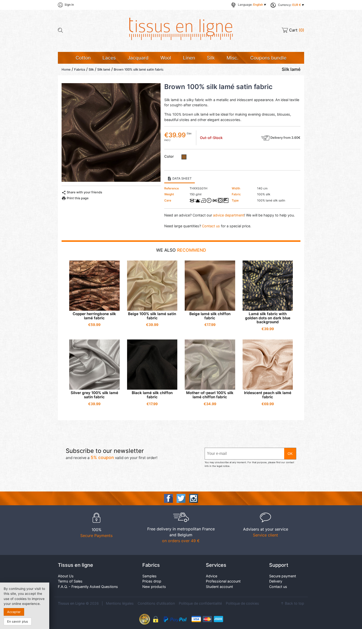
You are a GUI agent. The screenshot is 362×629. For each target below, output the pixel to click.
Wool (165, 58)
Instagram (193, 498)
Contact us (211, 226)
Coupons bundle (268, 58)
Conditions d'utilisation (156, 603)
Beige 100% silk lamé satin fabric (152, 315)
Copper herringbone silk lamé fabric (94, 315)
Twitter (181, 498)
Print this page (75, 198)
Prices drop (151, 581)
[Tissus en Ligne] (181, 28)
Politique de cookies (242, 603)
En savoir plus (17, 621)
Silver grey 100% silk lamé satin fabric (94, 394)
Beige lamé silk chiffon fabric (209, 315)
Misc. (232, 58)
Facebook (168, 498)
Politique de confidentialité (200, 603)
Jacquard (138, 58)
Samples (149, 576)
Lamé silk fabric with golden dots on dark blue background (267, 317)
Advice (211, 576)
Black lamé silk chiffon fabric (152, 394)
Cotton (83, 58)
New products (154, 586)
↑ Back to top (292, 603)
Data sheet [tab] (179, 178)
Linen (189, 58)
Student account (219, 586)
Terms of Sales (70, 581)
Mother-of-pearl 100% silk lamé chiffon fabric (209, 394)
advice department (228, 215)
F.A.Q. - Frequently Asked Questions (88, 586)
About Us (66, 576)
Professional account (223, 581)
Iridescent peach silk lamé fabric (267, 394)
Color (169, 156)
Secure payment (282, 576)
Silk (211, 58)
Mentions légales (120, 603)
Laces (109, 58)
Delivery (275, 581)
